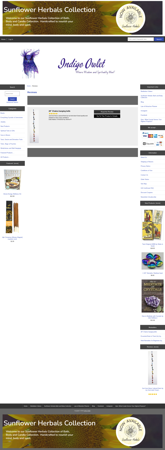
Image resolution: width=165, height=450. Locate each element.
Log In (11, 39)
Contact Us (144, 175)
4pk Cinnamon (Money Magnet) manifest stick (12, 238)
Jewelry (3, 122)
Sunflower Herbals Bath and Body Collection (152, 96)
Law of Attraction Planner (149, 106)
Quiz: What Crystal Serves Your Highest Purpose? (151, 120)
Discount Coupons (147, 192)
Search (12, 87)
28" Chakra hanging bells (149, 332)
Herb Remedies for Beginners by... (152, 340)
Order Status (145, 179)
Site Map (144, 184)
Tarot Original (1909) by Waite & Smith (152, 245)
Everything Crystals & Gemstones (12, 117)
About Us (144, 157)
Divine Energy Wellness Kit (12, 194)
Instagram (144, 111)
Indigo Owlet (87, 410)
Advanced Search (12, 102)
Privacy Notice (145, 166)
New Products (5, 126)
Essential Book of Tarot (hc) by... (151, 336)
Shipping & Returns (147, 162)
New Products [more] (152, 203)
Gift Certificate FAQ (147, 188)
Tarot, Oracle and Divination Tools (12, 139)
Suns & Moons (5, 135)
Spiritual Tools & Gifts (8, 131)
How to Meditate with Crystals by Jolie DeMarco (152, 317)
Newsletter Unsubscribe (148, 197)
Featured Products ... (7, 153)
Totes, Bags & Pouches (8, 144)
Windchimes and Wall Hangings (11, 148)
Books (3, 113)
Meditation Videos (146, 91)
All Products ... (5, 157)
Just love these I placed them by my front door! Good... (152, 389)
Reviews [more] (152, 347)
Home (3, 39)
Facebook (144, 115)
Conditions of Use (146, 170)
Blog (142, 102)
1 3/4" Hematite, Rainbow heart (153, 273)
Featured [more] (12, 163)
